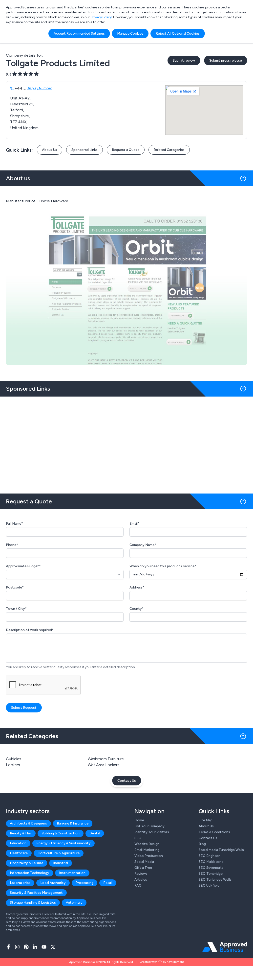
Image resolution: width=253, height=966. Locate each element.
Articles (140, 879)
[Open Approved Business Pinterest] (26, 946)
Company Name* (142, 545)
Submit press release (225, 60)
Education (18, 843)
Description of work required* (30, 630)
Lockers (13, 764)
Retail (107, 883)
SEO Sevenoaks (211, 868)
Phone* (12, 545)
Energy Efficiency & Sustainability (63, 843)
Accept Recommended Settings (79, 33)
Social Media (144, 862)
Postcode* (15, 587)
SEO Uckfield (209, 885)
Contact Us (126, 780)
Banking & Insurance (72, 823)
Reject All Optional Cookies (178, 33)
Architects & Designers (28, 823)
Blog (202, 844)
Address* (136, 587)
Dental (94, 833)
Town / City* (16, 609)
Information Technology (29, 873)
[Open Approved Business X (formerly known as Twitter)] (52, 946)
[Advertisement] (126, 443)
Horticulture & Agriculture (59, 853)
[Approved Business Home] (224, 947)
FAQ (138, 885)
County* (136, 609)
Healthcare (19, 853)
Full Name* (14, 523)
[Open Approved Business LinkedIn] (35, 946)
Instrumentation (72, 873)
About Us (49, 150)
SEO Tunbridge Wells (215, 879)
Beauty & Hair (21, 833)
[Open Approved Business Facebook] (8, 946)
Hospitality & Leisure (26, 863)
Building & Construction (61, 833)
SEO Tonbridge (211, 874)
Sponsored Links (84, 150)
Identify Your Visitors (151, 832)
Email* (134, 523)
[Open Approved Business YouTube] (44, 946)
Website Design (146, 844)
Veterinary (74, 902)
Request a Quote (125, 150)
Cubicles (13, 758)
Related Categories (169, 150)
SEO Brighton (209, 856)
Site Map (205, 820)
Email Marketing (146, 850)
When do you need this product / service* (162, 566)
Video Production (148, 856)
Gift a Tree (143, 868)
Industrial (60, 863)
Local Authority (53, 883)
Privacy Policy (101, 17)
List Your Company (149, 826)
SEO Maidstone (211, 862)
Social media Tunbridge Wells (221, 850)
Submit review (184, 60)
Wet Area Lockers (103, 764)
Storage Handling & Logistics (33, 902)
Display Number (39, 88)
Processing (84, 883)
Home (139, 820)
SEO (137, 838)
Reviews (141, 874)
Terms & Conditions (214, 832)
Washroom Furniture (106, 758)
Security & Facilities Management (36, 893)
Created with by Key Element (162, 962)
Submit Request (24, 708)
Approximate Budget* (23, 566)
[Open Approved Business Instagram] (17, 946)
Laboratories (20, 883)
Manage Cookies (130, 33)
